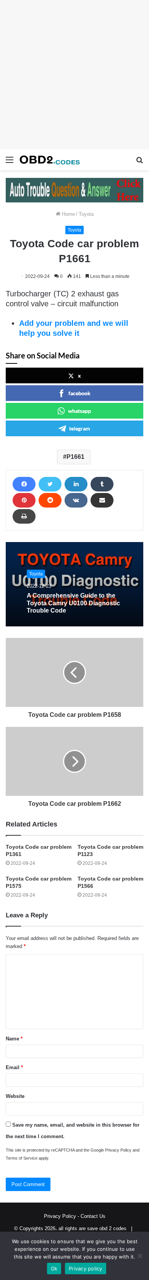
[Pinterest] (24, 500)
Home (67, 214)
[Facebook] (24, 484)
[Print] (24, 516)
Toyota (86, 214)
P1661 (75, 457)
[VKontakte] (76, 500)
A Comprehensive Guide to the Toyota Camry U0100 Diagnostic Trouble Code (73, 602)
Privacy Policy (118, 1150)
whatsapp (79, 410)
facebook (79, 393)
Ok (54, 1268)
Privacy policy (85, 1268)
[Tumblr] (102, 484)
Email (14, 1067)
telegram (79, 428)
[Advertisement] (74, 75)
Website (15, 1096)
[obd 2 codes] (49, 160)
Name (14, 1039)
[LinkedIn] (76, 484)
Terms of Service (21, 1158)
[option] (74, 584)
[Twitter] (50, 484)
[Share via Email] (102, 500)
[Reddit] (50, 500)
